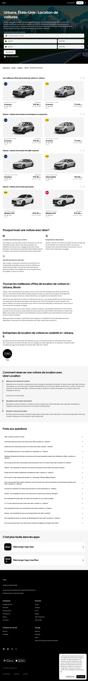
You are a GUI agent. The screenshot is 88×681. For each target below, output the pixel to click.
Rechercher (9, 52)
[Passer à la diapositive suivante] (83, 78)
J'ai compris (80, 676)
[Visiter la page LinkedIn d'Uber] (4, 649)
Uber (4, 3)
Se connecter (71, 2)
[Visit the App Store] (20, 661)
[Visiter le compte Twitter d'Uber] (16, 649)
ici (61, 671)
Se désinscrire (70, 676)
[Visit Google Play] (8, 661)
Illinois (14, 68)
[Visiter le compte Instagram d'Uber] (12, 649)
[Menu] (85, 2)
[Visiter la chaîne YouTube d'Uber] (8, 649)
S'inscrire (80, 2)
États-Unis (6, 68)
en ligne (66, 249)
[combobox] (45, 36)
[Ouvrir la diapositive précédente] (80, 78)
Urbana (20, 68)
